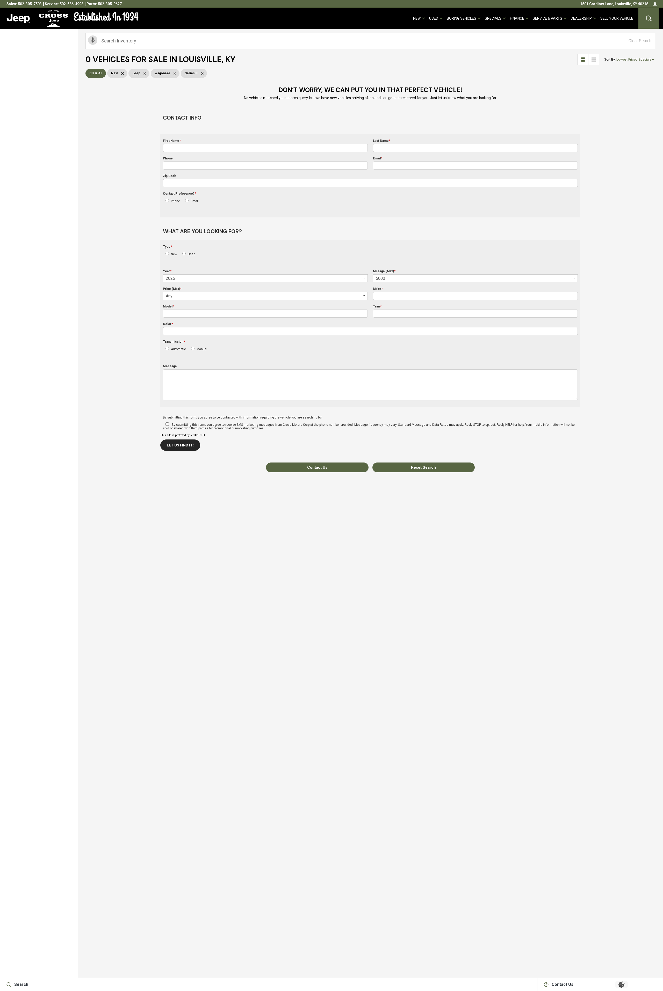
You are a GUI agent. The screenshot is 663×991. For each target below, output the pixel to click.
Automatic (178, 349)
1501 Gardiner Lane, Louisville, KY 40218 (614, 4)
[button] (648, 18)
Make (378, 289)
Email (377, 158)
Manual (202, 349)
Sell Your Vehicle (616, 18)
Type (167, 246)
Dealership (581, 18)
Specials (493, 18)
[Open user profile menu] (655, 3)
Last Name (381, 141)
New (417, 18)
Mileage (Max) (384, 271)
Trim (377, 306)
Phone (168, 158)
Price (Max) (172, 289)
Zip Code (170, 176)
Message (170, 366)
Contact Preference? (179, 193)
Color (168, 324)
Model (168, 306)
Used (433, 18)
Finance (517, 18)
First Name (172, 141)
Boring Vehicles (461, 18)
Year (167, 271)
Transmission (174, 341)
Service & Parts (547, 18)
